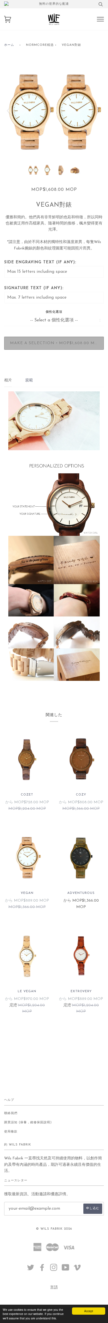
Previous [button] (13, 110)
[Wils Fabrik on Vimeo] (77, 1269)
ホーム (9, 45)
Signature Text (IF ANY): (33, 288)
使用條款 (10, 1131)
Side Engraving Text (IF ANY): (40, 262)
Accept (88, 1311)
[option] (54, 110)
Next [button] (94, 110)
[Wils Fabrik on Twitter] (30, 1269)
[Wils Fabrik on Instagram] (54, 1269)
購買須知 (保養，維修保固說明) (28, 1122)
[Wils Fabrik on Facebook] (42, 1269)
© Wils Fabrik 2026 (54, 1229)
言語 (54, 1288)
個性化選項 (54, 312)
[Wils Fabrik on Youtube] (66, 1269)
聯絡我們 (10, 1113)
